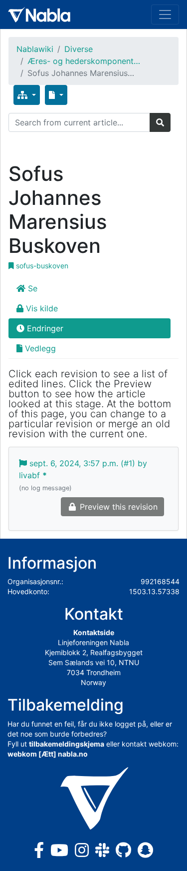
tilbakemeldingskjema (66, 744)
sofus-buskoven (41, 265)
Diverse (78, 49)
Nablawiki (34, 49)
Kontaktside (93, 632)
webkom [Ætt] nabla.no (47, 754)
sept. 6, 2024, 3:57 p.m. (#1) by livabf (83, 475)
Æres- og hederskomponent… (83, 61)
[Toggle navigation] (165, 14)
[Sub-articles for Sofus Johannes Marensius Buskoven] (26, 95)
